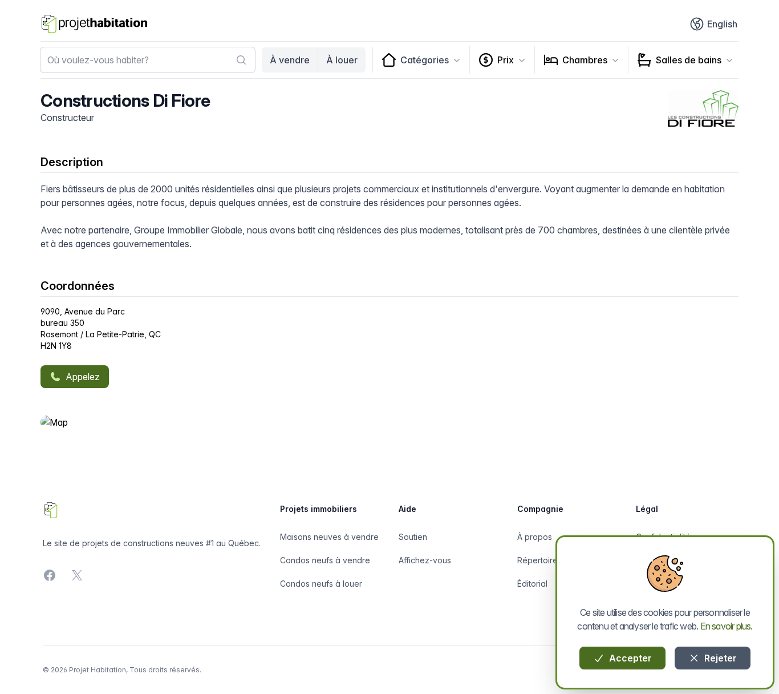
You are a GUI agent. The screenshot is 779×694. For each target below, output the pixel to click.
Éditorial (532, 583)
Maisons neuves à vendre (329, 537)
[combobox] (147, 59)
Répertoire (537, 560)
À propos (534, 537)
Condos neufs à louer (321, 583)
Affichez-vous (425, 560)
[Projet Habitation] (94, 24)
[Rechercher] (241, 60)
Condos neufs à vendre (325, 560)
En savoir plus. (726, 626)
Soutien (413, 537)
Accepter (629, 658)
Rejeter (719, 658)
